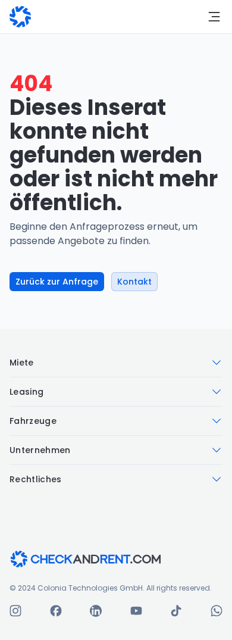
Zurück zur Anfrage (56, 282)
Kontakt (134, 282)
